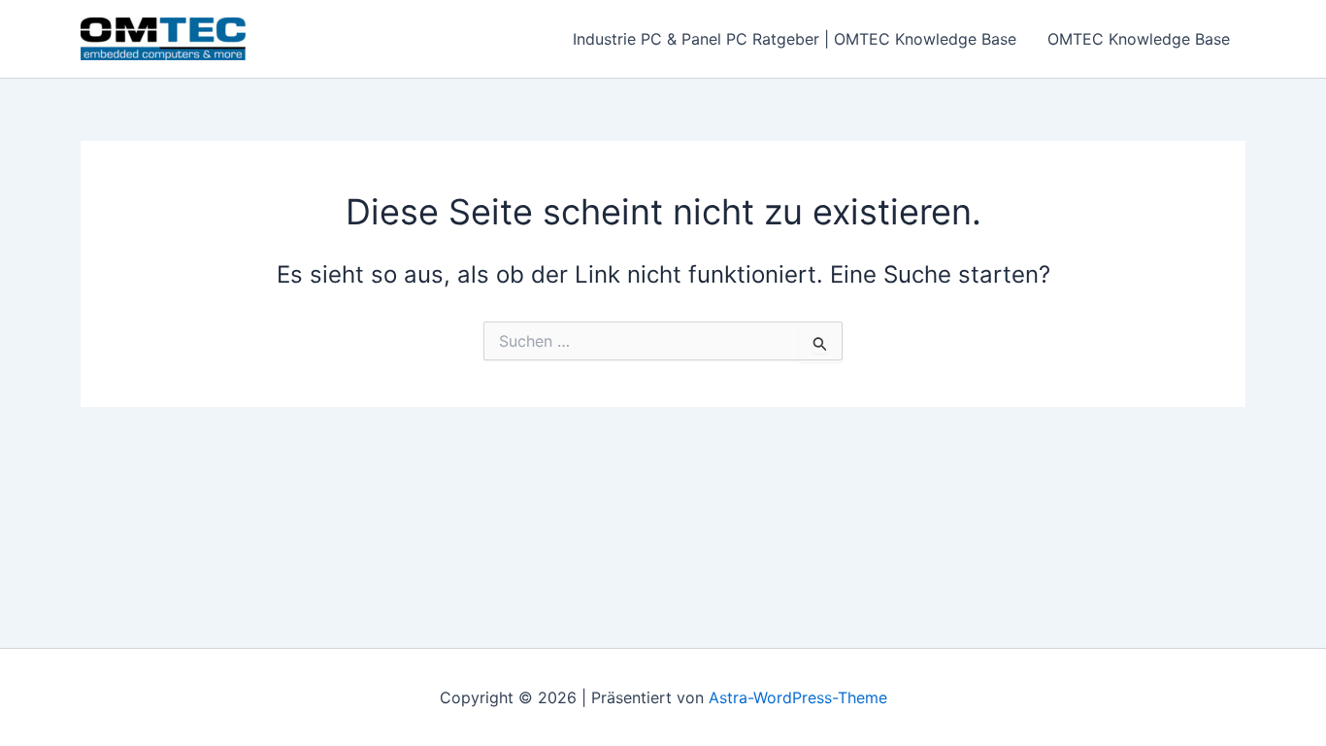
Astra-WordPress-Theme (798, 697)
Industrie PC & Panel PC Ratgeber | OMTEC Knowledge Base (794, 39)
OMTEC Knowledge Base (1138, 39)
